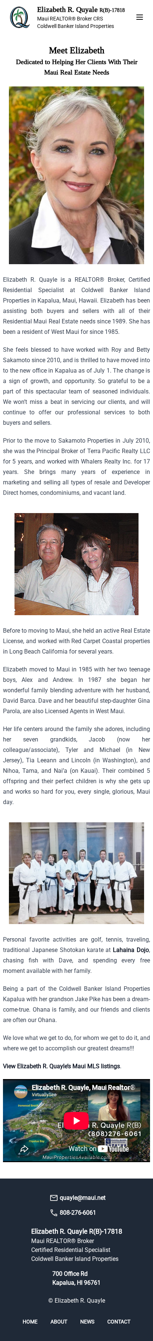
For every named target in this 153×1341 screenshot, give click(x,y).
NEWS (87, 1322)
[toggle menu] (139, 17)
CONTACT (118, 1322)
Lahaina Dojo (131, 949)
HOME (31, 1322)
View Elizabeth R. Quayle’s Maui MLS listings (61, 1066)
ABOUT (59, 1322)
